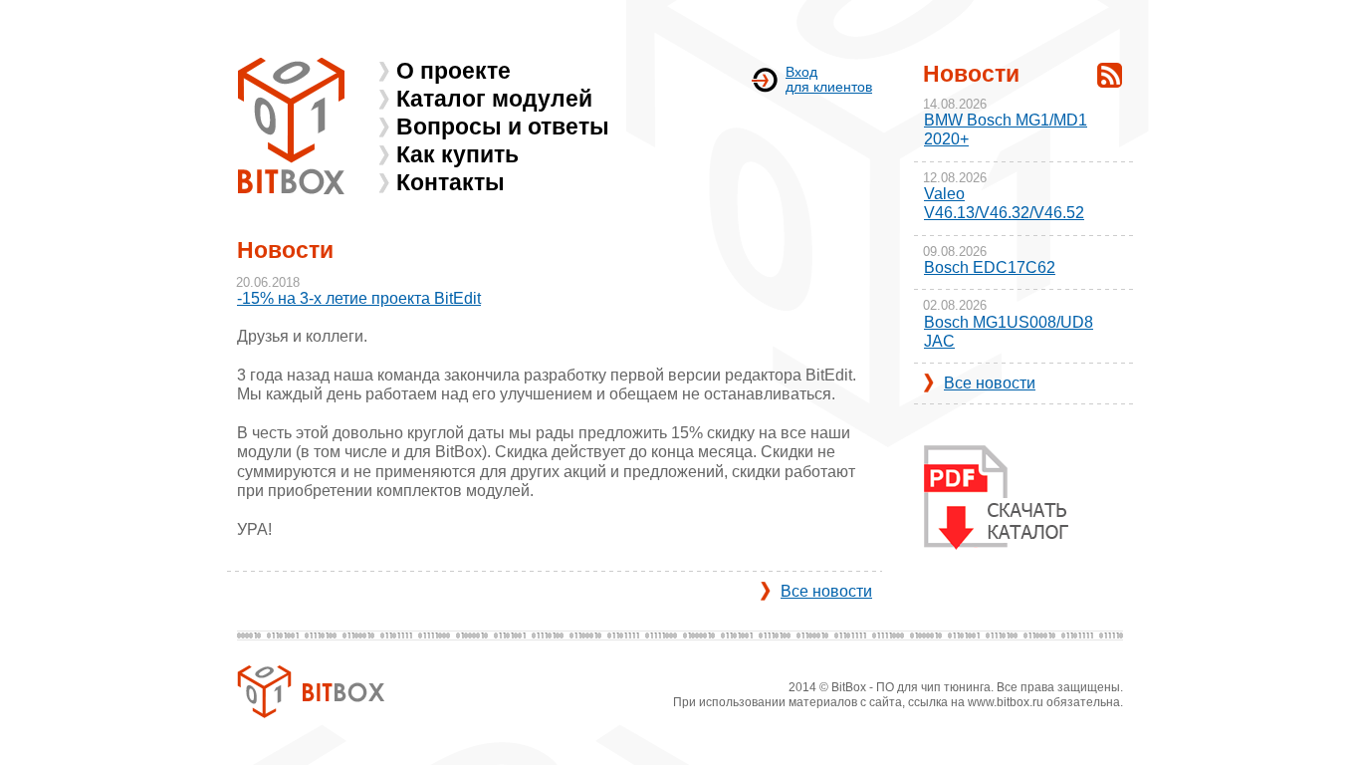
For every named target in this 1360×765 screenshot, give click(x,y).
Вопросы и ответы (502, 126)
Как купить (457, 154)
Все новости (826, 591)
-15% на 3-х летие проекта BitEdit (359, 298)
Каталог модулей (494, 99)
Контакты (450, 182)
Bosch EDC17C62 (989, 267)
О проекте (453, 71)
